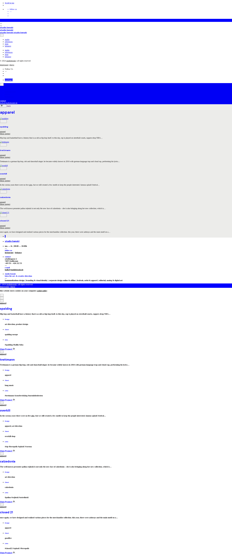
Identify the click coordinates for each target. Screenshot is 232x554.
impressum (4, 65)
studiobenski (11, 61)
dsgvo (12, 65)
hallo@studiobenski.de (14, 270)
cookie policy (42, 291)
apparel (3, 132)
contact (9, 80)
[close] (2, 35)
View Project (6, 349)
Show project (5, 134)
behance (18, 253)
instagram (9, 253)
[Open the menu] (1, 23)
